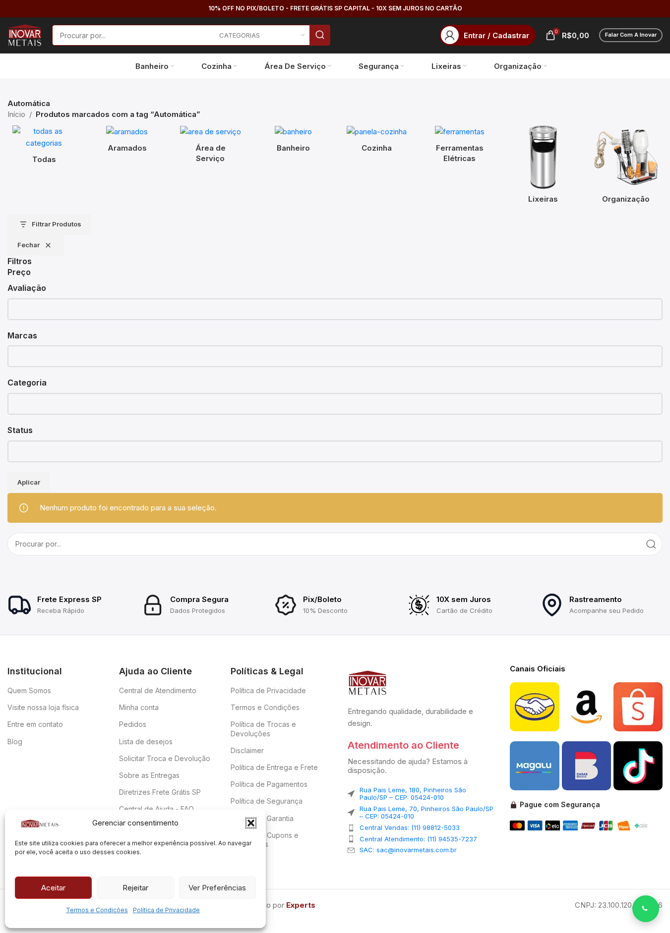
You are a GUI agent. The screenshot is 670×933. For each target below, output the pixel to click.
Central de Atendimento (157, 690)
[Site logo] (24, 34)
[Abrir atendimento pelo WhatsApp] (645, 908)
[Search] (319, 35)
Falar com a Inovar (631, 34)
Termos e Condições (97, 910)
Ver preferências (217, 887)
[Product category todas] (44, 147)
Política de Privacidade (166, 910)
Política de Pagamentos (269, 784)
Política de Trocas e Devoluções (263, 728)
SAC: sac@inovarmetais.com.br (408, 850)
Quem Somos (29, 690)
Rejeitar (135, 887)
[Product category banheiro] (293, 141)
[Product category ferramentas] (459, 146)
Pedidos (132, 724)
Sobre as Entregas (149, 775)
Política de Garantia (262, 818)
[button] (251, 823)
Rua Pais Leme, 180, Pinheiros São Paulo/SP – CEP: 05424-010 (413, 794)
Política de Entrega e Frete (274, 767)
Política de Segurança (267, 801)
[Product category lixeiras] (543, 167)
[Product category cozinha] (377, 141)
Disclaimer (247, 750)
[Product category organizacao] (626, 167)
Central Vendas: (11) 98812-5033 (410, 827)
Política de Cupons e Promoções (265, 839)
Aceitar (53, 887)
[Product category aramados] (127, 141)
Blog (14, 741)
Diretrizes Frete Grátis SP (160, 792)
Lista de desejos (146, 741)
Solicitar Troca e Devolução (164, 758)
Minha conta (139, 707)
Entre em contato (35, 724)
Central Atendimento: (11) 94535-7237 (418, 839)
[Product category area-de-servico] (210, 146)
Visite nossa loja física (43, 707)
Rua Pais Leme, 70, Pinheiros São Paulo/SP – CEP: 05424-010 (426, 813)
